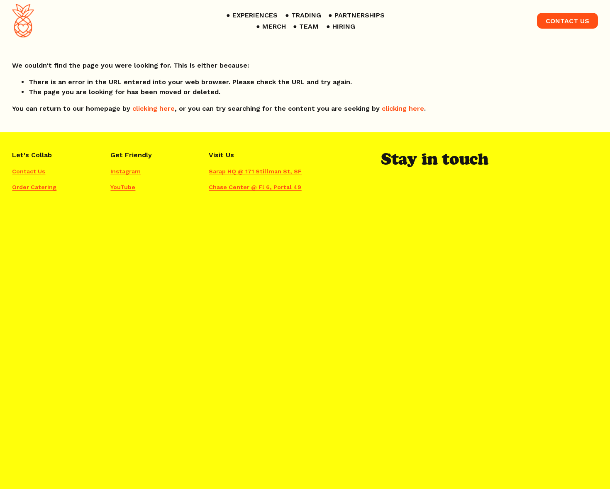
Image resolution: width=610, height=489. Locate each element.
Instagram (125, 171)
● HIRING (340, 26)
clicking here (153, 108)
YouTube (122, 187)
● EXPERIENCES (252, 15)
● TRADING (303, 15)
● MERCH (271, 26)
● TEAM (306, 26)
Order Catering (34, 187)
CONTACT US (567, 21)
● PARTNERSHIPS (356, 15)
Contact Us (28, 171)
